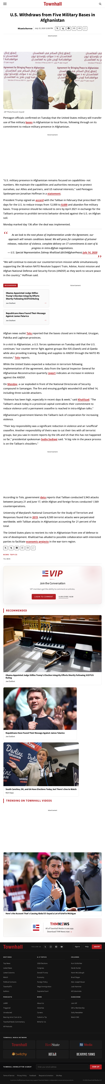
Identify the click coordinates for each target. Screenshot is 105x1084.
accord (40, 200)
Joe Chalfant (10, 681)
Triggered (6, 1008)
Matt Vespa (10, 793)
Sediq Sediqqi (49, 439)
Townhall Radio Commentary (14, 1022)
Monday (12, 384)
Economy (40, 977)
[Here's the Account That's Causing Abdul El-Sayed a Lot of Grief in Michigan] (52, 881)
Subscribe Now (66, 596)
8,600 (64, 204)
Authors (6, 991)
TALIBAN (6, 559)
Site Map (59, 1075)
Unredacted (7, 1012)
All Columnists (76, 991)
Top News (6, 963)
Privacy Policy (22, 1075)
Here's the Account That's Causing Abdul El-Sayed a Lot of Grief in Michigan (41, 913)
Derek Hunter (76, 968)
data (43, 497)
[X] (45, 947)
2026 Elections (42, 963)
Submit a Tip (42, 1017)
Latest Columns (8, 972)
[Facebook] (56, 947)
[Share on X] (57, 28)
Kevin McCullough (77, 972)
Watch (5, 977)
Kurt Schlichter (76, 963)
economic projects (37, 541)
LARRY (5, 1003)
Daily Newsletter (77, 1012)
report (52, 373)
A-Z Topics (42, 957)
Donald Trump (42, 972)
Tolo (29, 333)
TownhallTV (7, 986)
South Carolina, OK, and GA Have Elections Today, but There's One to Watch (41, 789)
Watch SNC (75, 1017)
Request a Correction (46, 1075)
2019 (35, 517)
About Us (40, 1003)
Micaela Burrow (25, 28)
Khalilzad (83, 399)
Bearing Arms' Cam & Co (12, 1017)
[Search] (100, 4)
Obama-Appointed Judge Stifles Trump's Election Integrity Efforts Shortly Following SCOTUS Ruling (50, 676)
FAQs (87, 947)
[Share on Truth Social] (63, 28)
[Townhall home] (12, 947)
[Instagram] (51, 947)
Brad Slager (75, 977)
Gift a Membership (77, 1008)
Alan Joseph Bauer (78, 982)
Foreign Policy (42, 982)
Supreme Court (42, 991)
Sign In (77, 947)
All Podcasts (7, 1026)
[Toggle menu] (5, 4)
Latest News (7, 968)
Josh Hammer (76, 986)
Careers (40, 1012)
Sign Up (95, 1067)
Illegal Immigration (44, 986)
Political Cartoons (9, 982)
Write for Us (41, 1022)
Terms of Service (8, 1075)
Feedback (32, 1075)
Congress (40, 968)
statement (54, 193)
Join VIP (97, 947)
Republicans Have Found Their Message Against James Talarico (35, 733)
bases (29, 122)
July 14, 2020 (90, 252)
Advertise (40, 1008)
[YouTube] (61, 947)
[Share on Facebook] (68, 28)
